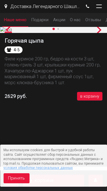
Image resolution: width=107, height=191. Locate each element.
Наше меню (15, 19)
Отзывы (93, 19)
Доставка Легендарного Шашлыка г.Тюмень (44, 6)
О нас (75, 19)
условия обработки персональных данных (38, 168)
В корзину (89, 96)
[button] (10, 30)
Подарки (40, 19)
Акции (59, 19)
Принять (16, 178)
